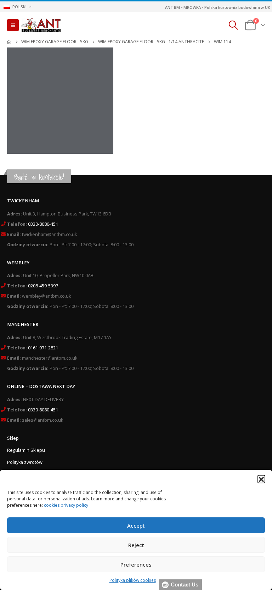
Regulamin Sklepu (26, 450)
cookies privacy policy (66, 505)
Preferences (136, 564)
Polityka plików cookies (132, 580)
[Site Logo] (41, 25)
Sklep (13, 438)
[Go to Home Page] (9, 42)
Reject (136, 545)
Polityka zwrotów (24, 462)
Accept (136, 525)
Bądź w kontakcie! (39, 177)
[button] (261, 478)
